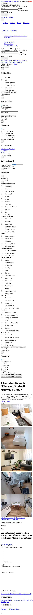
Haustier (7, 320)
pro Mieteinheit (7, 107)
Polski (19, 23)
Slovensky (26, 23)
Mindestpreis (4, 109)
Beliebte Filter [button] (5, 67)
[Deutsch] (4, 32)
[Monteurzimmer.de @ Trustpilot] (14, 609)
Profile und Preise (9, 42)
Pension (5, 367)
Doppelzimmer (9, 133)
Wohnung (6, 365)
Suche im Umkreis (6, 154)
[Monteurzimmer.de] (10, 579)
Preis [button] (2, 95)
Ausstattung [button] (4, 180)
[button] (3, 26)
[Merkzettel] (14, 17)
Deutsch (12, 23)
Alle (4, 129)
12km (12, 167)
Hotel (4, 371)
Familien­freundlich (10, 312)
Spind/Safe (8, 204)
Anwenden (18, 374)
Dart (6, 270)
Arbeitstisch (8, 194)
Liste (3, 401)
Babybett (7, 221)
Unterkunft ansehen (6, 544)
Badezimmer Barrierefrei (12, 337)
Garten (7, 199)
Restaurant (8, 303)
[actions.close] (2, 69)
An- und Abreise (23, 10)
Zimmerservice (9, 305)
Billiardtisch (8, 265)
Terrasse (7, 209)
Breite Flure (8, 342)
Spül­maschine (9, 238)
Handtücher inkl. (10, 232)
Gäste (10, 12)
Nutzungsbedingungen (16, 600)
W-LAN (7, 77)
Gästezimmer (7, 362)
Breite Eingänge (9, 345)
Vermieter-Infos (8, 44)
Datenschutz (27, 600)
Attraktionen (8, 281)
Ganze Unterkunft (10, 138)
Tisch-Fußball (9, 293)
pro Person (6, 105)
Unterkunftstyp (5, 349)
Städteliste (5, 30)
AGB (8, 600)
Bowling (7, 268)
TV (6, 80)
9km (9, 167)
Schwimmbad (9, 286)
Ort (2, 167)
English (5, 23)
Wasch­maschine (9, 246)
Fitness (7, 273)
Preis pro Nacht (5, 94)
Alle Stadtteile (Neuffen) (8, 149)
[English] (2, 32)
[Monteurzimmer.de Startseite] (10, 1)
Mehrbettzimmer (9, 135)
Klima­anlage (8, 186)
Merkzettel (14, 30)
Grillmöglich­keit (10, 275)
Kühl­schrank (9, 241)
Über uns (21, 594)
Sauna (7, 288)
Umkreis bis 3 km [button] (6, 155)
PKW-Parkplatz (9, 256)
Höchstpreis (4, 112)
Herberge (5, 369)
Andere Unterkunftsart (9, 373)
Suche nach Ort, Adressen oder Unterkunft (14, 6)
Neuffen (3, 152)
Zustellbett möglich (10, 226)
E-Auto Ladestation (10, 250)
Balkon (7, 189)
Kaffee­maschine (9, 236)
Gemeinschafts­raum (11, 207)
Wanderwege (9, 278)
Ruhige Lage (9, 325)
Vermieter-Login (9, 36)
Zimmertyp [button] (4, 119)
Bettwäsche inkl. (10, 191)
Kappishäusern (5, 150)
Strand (7, 260)
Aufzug (7, 202)
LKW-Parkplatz (9, 90)
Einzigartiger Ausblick (11, 317)
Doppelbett (8, 224)
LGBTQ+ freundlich (11, 315)
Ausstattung (4, 178)
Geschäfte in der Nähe (11, 323)
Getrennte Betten (10, 85)
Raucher (7, 328)
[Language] (2, 19)
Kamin (7, 196)
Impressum (4, 600)
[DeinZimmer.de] (10, 587)
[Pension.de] (8, 582)
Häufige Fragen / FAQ (11, 45)
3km (4, 167)
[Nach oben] (2, 569)
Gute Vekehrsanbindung (12, 330)
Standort (20, 8)
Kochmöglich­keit (10, 82)
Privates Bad (8, 88)
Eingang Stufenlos (10, 340)
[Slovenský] (8, 32)
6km (6, 167)
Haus (4, 363)
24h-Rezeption (9, 300)
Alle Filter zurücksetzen (7, 374)
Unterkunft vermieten (7, 17)
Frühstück (8, 298)
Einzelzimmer (9, 131)
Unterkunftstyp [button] (5, 350)
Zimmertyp (4, 118)
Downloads (27, 594)
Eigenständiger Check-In (12, 308)
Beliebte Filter (5, 65)
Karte (15, 64)
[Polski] (6, 32)
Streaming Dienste (10, 291)
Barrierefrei (8, 335)
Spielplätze (8, 283)
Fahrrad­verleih (9, 262)
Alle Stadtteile (5, 139)
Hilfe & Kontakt (14, 594)
